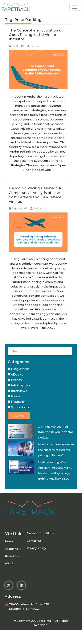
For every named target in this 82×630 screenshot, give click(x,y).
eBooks (13, 178)
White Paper (20, 407)
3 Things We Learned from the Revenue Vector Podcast (55, 432)
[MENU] (74, 7)
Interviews (18, 391)
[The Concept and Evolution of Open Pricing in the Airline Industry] (38, 69)
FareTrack (35, 46)
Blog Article (19, 369)
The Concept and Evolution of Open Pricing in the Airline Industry (36, 34)
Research (23, 178)
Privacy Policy (36, 548)
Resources (12, 556)
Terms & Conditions (40, 533)
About (9, 563)
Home (9, 541)
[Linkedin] (21, 585)
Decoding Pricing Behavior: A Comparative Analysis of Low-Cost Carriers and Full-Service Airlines (35, 195)
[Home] (16, 7)
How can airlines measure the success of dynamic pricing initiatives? (56, 450)
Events (16, 380)
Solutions (11, 549)
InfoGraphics (16, 335)
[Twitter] (9, 585)
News (15, 396)
